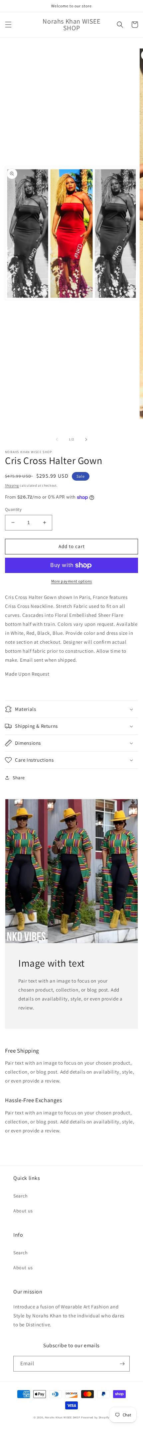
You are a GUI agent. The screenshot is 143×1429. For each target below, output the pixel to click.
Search (20, 1196)
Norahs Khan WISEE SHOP (62, 1417)
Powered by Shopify (95, 1417)
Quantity (13, 509)
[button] (8, 24)
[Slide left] (57, 439)
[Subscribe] (122, 1364)
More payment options (71, 581)
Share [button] (19, 778)
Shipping (12, 485)
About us (23, 1211)
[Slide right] (86, 439)
